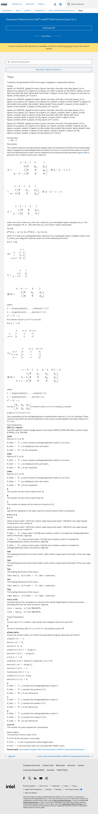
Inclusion (50, 770)
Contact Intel (47, 765)
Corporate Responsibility (33, 770)
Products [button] (17, 4)
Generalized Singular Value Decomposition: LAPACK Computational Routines (52, 749)
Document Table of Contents (48, 69)
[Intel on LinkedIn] (35, 779)
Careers (81, 765)
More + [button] (41, 4)
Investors (71, 765)
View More (46, 36)
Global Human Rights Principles (72, 804)
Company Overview (31, 765)
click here (68, 46)
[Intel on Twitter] (30, 779)
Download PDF (49, 28)
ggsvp (80, 152)
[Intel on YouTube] (41, 779)
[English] (60, 4)
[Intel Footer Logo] (11, 786)
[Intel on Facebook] (24, 779)
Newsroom (60, 765)
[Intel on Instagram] (47, 779)
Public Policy (62, 770)
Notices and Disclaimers (30, 802)
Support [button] (30, 4)
